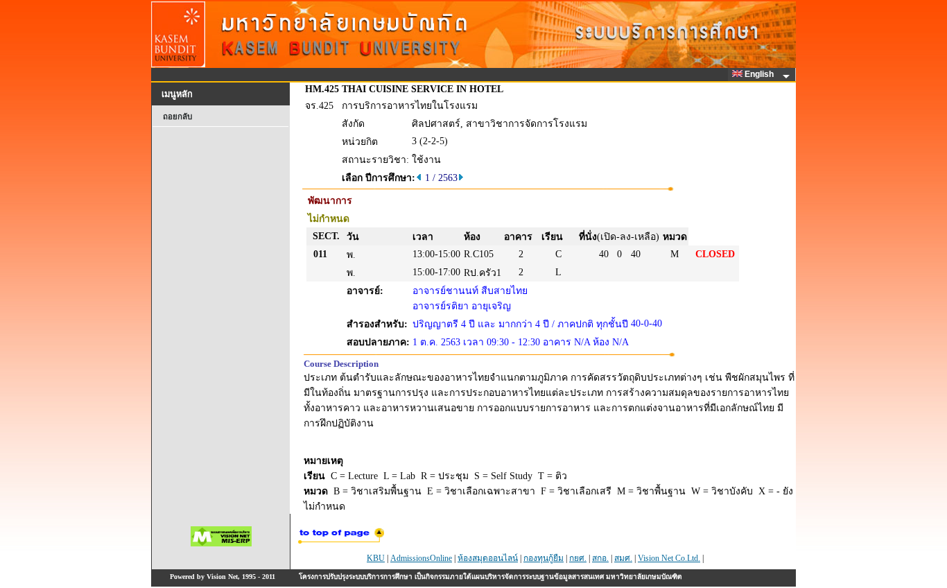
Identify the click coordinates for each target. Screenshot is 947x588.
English (760, 74)
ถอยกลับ (177, 116)
